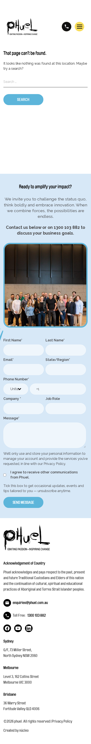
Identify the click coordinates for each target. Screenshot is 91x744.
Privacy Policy (62, 721)
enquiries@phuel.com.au (30, 603)
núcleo (24, 730)
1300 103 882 (66, 26)
